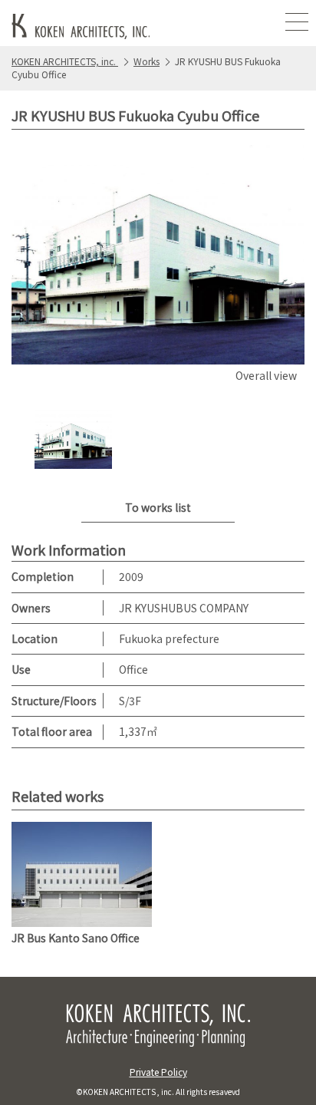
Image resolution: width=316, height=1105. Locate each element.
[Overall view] (158, 255)
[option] (158, 266)
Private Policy (158, 1071)
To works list (158, 507)
